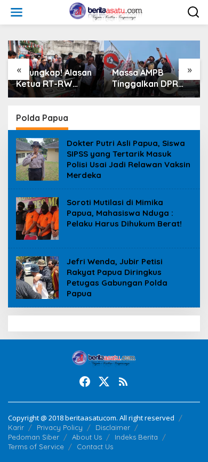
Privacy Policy (60, 427)
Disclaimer (112, 427)
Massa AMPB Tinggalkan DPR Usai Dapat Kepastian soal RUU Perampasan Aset (148, 78)
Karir (16, 427)
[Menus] (16, 12)
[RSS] (123, 381)
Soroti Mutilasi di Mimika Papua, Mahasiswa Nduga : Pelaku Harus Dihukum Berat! (124, 213)
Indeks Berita (136, 437)
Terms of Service (36, 446)
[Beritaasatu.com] (106, 11)
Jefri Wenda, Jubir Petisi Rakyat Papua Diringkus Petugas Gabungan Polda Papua (117, 277)
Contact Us (95, 446)
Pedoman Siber (33, 437)
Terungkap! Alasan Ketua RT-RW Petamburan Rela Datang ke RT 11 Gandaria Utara (54, 78)
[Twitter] (104, 381)
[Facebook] (85, 381)
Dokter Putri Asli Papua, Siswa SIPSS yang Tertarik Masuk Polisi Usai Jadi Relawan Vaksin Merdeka (128, 159)
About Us (87, 437)
